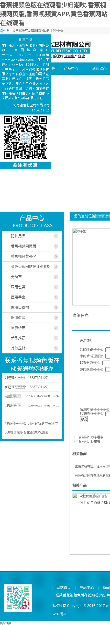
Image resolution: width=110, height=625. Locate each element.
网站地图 (6, 623)
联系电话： (91, 363)
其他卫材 (18, 348)
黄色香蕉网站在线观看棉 (30, 266)
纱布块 (95, 441)
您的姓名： (92, 349)
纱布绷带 (97, 437)
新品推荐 (18, 338)
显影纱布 (18, 328)
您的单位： (92, 356)
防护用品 (18, 236)
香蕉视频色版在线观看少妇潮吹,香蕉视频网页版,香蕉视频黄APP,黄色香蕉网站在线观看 (53, 14)
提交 (84, 419)
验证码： (92, 414)
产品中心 (71, 68)
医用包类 (18, 287)
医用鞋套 (18, 317)
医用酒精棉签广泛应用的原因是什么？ (35, 30)
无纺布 (16, 277)
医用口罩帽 (20, 307)
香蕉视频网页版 (23, 246)
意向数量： (92, 369)
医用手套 (18, 297)
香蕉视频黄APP (23, 256)
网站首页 (64, 588)
